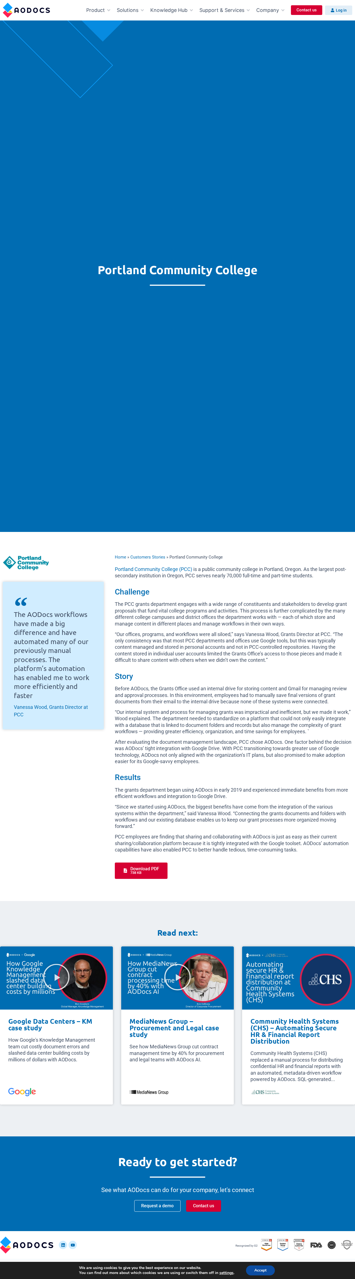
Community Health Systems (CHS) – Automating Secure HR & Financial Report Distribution (294, 1031)
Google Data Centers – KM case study (50, 1024)
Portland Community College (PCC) (153, 569)
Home (120, 557)
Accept (260, 1270)
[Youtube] (73, 1245)
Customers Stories (147, 557)
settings (226, 1272)
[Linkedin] (63, 1245)
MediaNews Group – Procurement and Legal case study (174, 1028)
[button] (98, 10)
